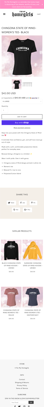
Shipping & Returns (22, 382)
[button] (22, 98)
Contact (22, 379)
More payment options (22, 128)
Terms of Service (22, 388)
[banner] (22, 14)
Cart (39, 14)
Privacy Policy (22, 385)
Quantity (5, 106)
